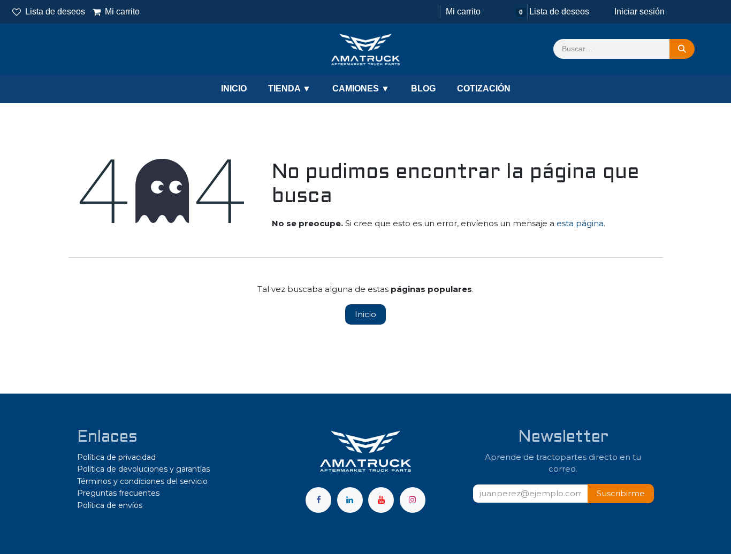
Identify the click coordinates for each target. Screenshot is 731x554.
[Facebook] (318, 500)
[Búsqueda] (682, 49)
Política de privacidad (116, 457)
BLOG (423, 88)
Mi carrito (116, 11)
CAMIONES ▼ (361, 88)
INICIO (234, 88)
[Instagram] (412, 500)
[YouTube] (381, 500)
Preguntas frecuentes (118, 493)
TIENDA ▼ (289, 88)
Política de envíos (109, 505)
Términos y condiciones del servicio (142, 481)
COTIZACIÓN (484, 88)
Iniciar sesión (639, 11)
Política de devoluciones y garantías (143, 469)
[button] (621, 494)
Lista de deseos (55, 11)
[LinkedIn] (350, 500)
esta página (580, 223)
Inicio (365, 314)
